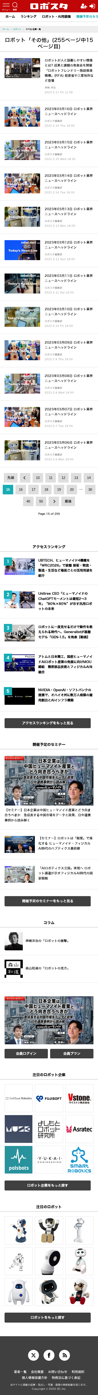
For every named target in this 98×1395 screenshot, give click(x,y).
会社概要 (37, 1372)
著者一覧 (20, 1372)
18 (46, 489)
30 (90, 489)
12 (63, 478)
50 (41, 501)
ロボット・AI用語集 (56, 16)
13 (76, 478)
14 (89, 478)
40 (28, 501)
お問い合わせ (57, 1372)
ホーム (10, 16)
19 (59, 489)
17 (33, 489)
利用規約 (78, 1372)
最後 (68, 501)
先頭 (10, 478)
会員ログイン (26, 1053)
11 (50, 478)
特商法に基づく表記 (66, 1378)
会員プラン (71, 1053)
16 (21, 489)
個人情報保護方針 (34, 1378)
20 (72, 489)
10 (38, 478)
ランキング (28, 16)
